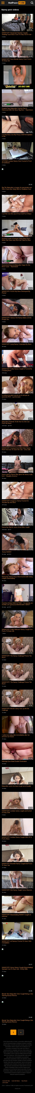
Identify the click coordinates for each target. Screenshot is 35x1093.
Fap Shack (24, 1081)
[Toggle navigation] (3, 3)
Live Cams (5, 1082)
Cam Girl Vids (6, 1081)
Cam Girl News (16, 1081)
